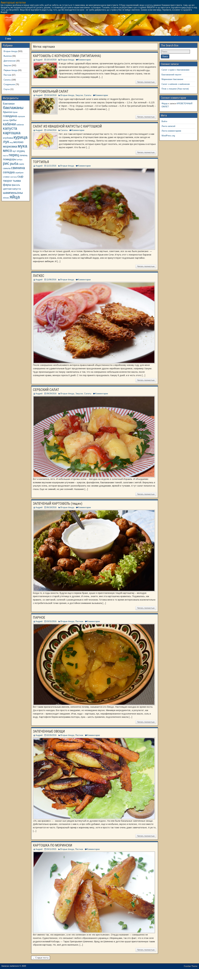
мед (11, 142)
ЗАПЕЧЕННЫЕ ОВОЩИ (49, 731)
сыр (20, 176)
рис (6, 163)
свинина (18, 168)
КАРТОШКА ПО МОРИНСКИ (52, 845)
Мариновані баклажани (172, 79)
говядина (10, 116)
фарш (7, 184)
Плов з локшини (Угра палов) (175, 89)
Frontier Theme (190, 966)
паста (5, 156)
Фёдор (165, 103)
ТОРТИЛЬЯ (41, 162)
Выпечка (8, 56)
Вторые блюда (67, 60)
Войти (164, 121)
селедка (9, 172)
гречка (6, 120)
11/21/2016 (51, 166)
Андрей (38, 60)
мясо (7, 150)
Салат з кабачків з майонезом (176, 84)
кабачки (9, 124)
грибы (12, 120)
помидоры (9, 159)
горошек (21, 116)
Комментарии (84, 60)
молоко (18, 142)
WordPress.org (168, 135)
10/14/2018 (51, 60)
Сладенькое (9, 84)
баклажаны (13, 107)
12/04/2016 (51, 130)
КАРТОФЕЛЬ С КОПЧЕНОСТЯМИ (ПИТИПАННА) (67, 56)
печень (24, 155)
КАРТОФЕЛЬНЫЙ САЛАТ (50, 91)
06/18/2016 (51, 507)
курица (21, 137)
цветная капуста (12, 189)
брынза (7, 112)
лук (6, 142)
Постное (79, 621)
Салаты (87, 95)
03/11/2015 (51, 849)
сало (21, 164)
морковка (10, 146)
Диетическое (10, 61)
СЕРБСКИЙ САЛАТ (46, 390)
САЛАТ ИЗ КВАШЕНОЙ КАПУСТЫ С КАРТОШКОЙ (67, 126)
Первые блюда (10, 70)
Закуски (79, 95)
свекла (6, 168)
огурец (21, 150)
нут (14, 151)
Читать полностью (146, 82)
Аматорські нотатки (13, 2)
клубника (8, 138)
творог (7, 180)
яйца (15, 196)
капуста (10, 128)
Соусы (7, 89)
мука (22, 146)
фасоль (16, 185)
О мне (8, 38)
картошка (11, 133)
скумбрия (19, 173)
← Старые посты (41, 958)
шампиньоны (13, 192)
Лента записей (168, 126)
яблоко (6, 198)
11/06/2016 (51, 279)
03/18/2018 (51, 95)
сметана (13, 177)
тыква (17, 180)
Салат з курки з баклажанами (175, 70)
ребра (19, 160)
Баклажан (9, 103)
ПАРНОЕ (39, 617)
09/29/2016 (51, 393)
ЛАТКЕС (38, 276)
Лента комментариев (171, 131)
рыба (14, 164)
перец (14, 155)
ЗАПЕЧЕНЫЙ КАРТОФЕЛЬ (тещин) (57, 503)
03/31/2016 (51, 621)
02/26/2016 (51, 735)
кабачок (20, 124)
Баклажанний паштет (171, 74)
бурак (14, 112)
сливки (6, 177)
